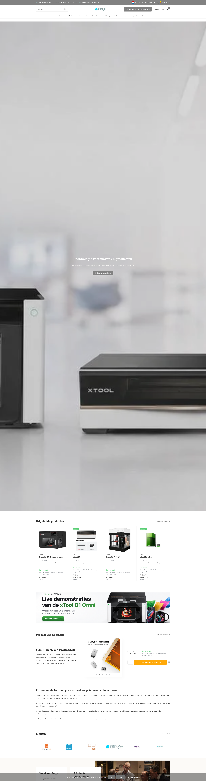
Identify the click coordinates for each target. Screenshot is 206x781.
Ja (111, 777)
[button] (96, 674)
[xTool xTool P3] (86, 540)
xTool (74, 554)
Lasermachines (85, 16)
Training (123, 16)
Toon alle (165, 734)
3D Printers (62, 16)
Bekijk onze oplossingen (103, 273)
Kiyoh (168, 2)
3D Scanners (72, 16)
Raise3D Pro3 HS (113, 557)
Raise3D (42, 554)
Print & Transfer (97, 16)
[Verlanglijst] (163, 9)
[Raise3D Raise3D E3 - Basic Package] (52, 540)
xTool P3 (76, 557)
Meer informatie (163, 635)
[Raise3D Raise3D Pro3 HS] (119, 540)
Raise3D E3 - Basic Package (51, 557)
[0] (167, 9)
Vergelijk (44, 560)
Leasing (131, 16)
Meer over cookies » (134, 777)
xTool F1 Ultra (146, 557)
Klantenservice (150, 2)
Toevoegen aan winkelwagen (150, 662)
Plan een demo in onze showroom (138, 9)
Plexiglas (108, 16)
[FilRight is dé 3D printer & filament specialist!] (103, 9)
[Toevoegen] (64, 578)
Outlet (116, 16)
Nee (121, 777)
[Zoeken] (65, 9)
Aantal (130, 662)
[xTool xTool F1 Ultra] (153, 540)
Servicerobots (140, 16)
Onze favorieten (162, 521)
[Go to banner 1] (103, 607)
